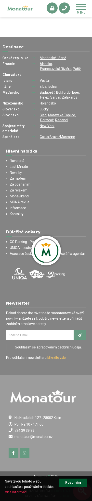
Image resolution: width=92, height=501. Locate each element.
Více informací (16, 492)
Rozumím (73, 482)
